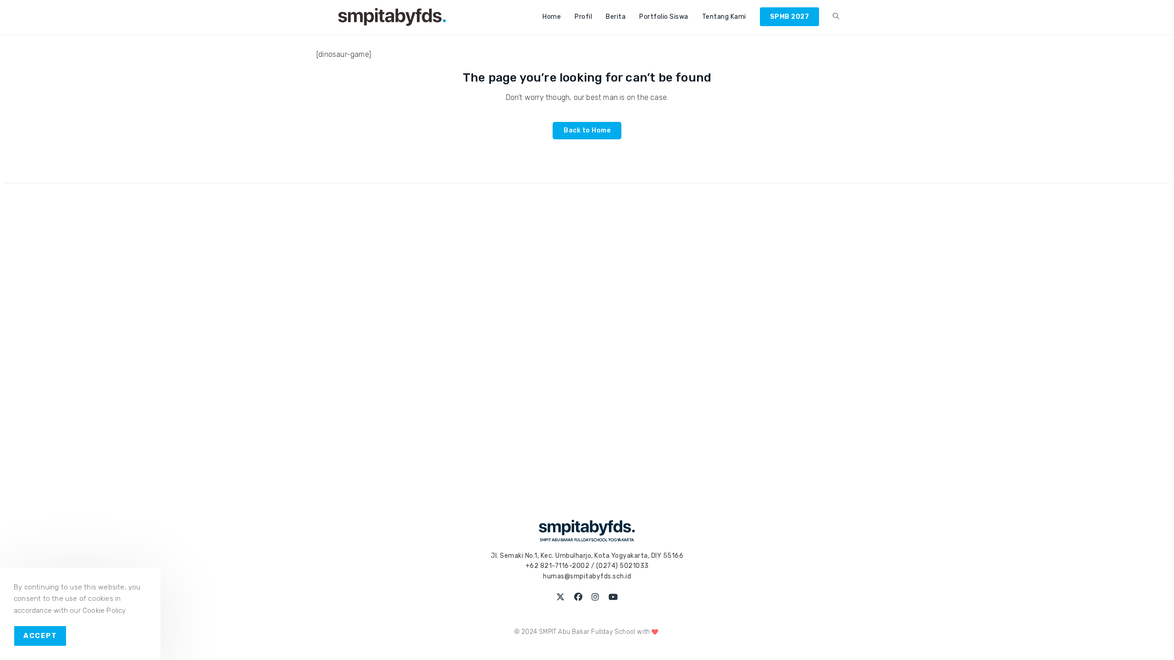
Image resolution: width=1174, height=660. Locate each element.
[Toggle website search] (836, 17)
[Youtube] (613, 597)
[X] (560, 597)
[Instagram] (595, 597)
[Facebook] (578, 597)
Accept (40, 636)
